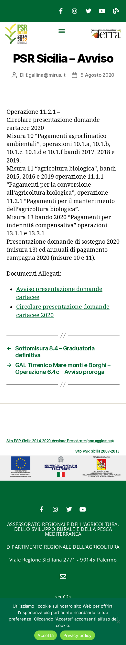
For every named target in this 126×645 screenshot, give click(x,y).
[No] (118, 621)
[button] (62, 30)
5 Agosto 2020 (97, 75)
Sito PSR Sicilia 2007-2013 (97, 451)
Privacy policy (77, 635)
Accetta (45, 635)
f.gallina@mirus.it (45, 75)
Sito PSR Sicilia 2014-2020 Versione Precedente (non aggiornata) (60, 441)
